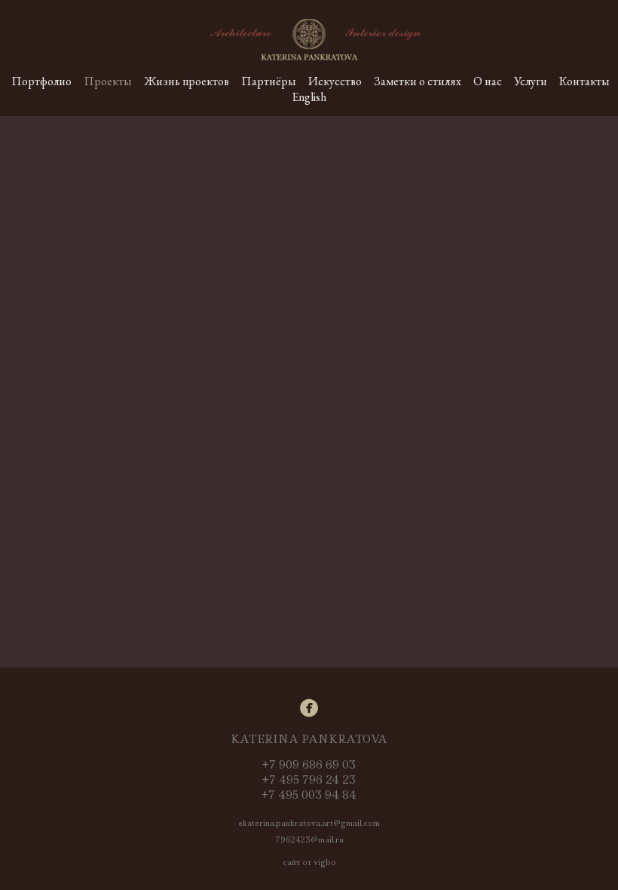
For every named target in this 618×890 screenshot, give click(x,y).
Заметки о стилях (417, 81)
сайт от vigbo (309, 862)
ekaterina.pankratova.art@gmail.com (309, 823)
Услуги (530, 81)
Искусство (335, 81)
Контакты (584, 81)
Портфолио (41, 81)
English (309, 97)
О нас (487, 81)
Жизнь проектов (186, 81)
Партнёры (268, 81)
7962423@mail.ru (309, 839)
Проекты (108, 81)
